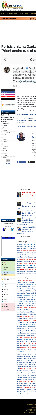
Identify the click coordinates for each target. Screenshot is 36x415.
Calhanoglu (6, 137)
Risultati (8, 163)
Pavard (5, 125)
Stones (5, 155)
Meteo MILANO (8, 237)
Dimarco (5, 141)
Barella (5, 134)
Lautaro (5, 144)
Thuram (5, 153)
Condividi (22, 162)
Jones (4, 148)
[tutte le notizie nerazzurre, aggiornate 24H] (12, 5)
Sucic (4, 139)
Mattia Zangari (21, 120)
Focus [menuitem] (21, 13)
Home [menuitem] (3, 13)
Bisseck (5, 157)
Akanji (4, 128)
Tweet (32, 162)
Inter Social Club (26, 119)
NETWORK (30, 404)
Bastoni (5, 130)
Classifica (5, 259)
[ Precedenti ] (8, 233)
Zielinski (5, 150)
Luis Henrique (6, 132)
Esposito (5, 146)
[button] (8, 160)
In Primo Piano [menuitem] (12, 13)
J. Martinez (6, 123)
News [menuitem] (26, 13)
